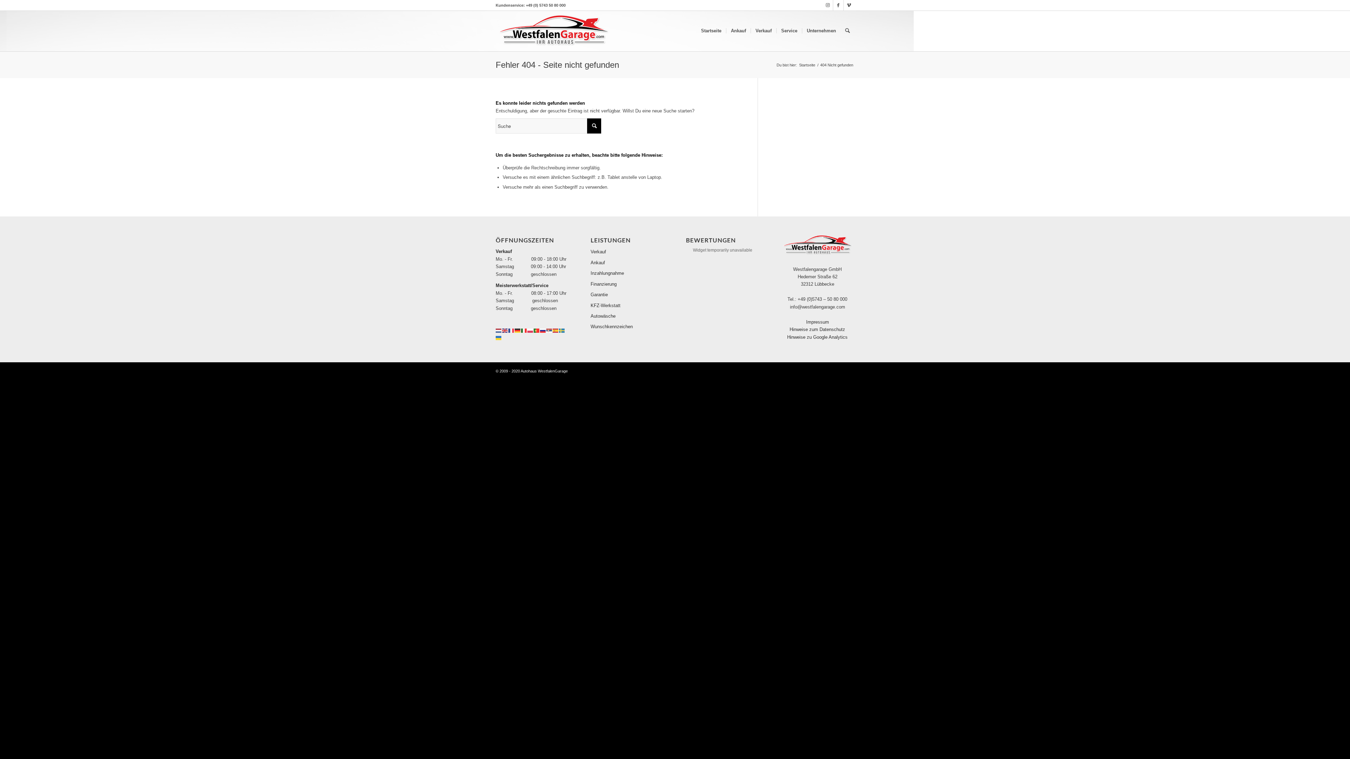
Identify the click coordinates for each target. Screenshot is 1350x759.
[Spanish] (556, 330)
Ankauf (598, 262)
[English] (505, 330)
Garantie (599, 294)
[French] (511, 330)
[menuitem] (711, 31)
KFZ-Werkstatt (606, 305)
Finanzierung (604, 284)
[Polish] (530, 330)
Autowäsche (603, 316)
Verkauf (598, 251)
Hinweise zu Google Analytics (817, 337)
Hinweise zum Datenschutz (817, 329)
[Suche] (847, 31)
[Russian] (543, 330)
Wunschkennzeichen (612, 326)
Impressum (817, 322)
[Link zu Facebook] (838, 5)
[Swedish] (562, 330)
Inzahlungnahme (607, 273)
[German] (518, 330)
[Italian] (524, 330)
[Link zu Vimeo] (849, 5)
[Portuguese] (537, 330)
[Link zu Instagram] (828, 5)
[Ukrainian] (499, 337)
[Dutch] (499, 330)
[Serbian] (549, 330)
